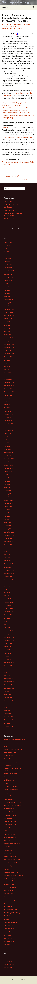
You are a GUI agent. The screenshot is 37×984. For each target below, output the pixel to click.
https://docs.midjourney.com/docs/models (17, 137)
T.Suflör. (6, 903)
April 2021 (7, 446)
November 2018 (9, 535)
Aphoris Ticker (8, 759)
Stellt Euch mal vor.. (10, 897)
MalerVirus (7, 840)
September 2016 (9, 612)
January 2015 (8, 659)
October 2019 (8, 500)
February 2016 (8, 631)
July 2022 (7, 398)
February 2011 (8, 726)
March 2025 (7, 296)
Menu (4, 7)
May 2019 (7, 516)
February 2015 (8, 656)
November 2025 (9, 271)
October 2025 (8, 274)
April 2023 (7, 370)
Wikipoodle (7, 935)
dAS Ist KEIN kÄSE (9, 219)
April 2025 (7, 293)
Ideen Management (10, 818)
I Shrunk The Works (10, 812)
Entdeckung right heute (11, 786)
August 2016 (8, 615)
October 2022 (8, 389)
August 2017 (8, 583)
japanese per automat (11, 824)
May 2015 (7, 650)
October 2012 (8, 698)
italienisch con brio (10, 821)
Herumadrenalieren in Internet (13, 802)
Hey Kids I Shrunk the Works (12, 805)
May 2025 (7, 290)
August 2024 (8, 319)
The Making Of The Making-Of (13, 913)
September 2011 (9, 720)
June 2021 (7, 440)
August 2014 (8, 669)
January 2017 (8, 605)
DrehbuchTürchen (9, 777)
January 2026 (8, 264)
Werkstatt (7, 932)
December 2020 (9, 459)
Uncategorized (8, 925)
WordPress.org (8, 967)
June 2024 (7, 325)
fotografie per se (14, 26)
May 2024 (7, 328)
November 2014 (9, 662)
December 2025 (9, 268)
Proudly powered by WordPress (18, 980)
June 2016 (7, 621)
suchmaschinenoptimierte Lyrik (13, 900)
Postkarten (7, 869)
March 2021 (7, 449)
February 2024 (8, 338)
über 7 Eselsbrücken (10, 922)
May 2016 (7, 624)
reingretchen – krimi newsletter (14, 875)
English (6, 783)
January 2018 (8, 567)
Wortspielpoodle (9, 941)
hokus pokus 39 (9, 210)
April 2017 (7, 596)
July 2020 (7, 475)
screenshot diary (9, 884)
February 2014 (8, 678)
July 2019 (7, 510)
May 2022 (7, 405)
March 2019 (7, 522)
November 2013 (9, 682)
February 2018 (8, 564)
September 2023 (9, 354)
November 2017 (9, 573)
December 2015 (9, 637)
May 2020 (7, 481)
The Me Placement (9, 916)
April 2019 (7, 519)
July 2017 (7, 586)
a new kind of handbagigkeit (12, 743)
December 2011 (9, 717)
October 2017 (8, 577)
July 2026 (7, 245)
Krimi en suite (28, 179)
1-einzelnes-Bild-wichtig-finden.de (14, 740)
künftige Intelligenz (10, 837)
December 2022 (9, 382)
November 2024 (9, 309)
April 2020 (7, 484)
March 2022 (7, 411)
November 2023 (9, 347)
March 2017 (7, 599)
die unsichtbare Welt (10, 774)
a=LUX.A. (6, 746)
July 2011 (7, 723)
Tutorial (20, 28)
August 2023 (8, 357)
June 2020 (7, 478)
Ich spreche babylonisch (11, 815)
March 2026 (7, 258)
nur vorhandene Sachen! (11, 863)
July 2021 (7, 436)
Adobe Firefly (6, 127)
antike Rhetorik (8, 755)
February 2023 (8, 376)
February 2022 (8, 414)
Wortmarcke (8, 938)
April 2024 (7, 331)
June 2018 (7, 551)
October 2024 (8, 312)
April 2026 (7, 255)
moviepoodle (8, 850)
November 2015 (9, 640)
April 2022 (7, 408)
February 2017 (8, 602)
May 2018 (7, 554)
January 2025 (8, 303)
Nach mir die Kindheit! (10, 856)
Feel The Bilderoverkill (11, 789)
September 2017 (9, 580)
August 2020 (8, 471)
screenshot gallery (10, 887)
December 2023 (9, 344)
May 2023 (7, 366)
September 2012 (9, 701)
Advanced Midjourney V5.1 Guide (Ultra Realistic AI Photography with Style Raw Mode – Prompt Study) (18, 115)
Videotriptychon (9, 929)
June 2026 (7, 249)
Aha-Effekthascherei (10, 752)
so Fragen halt (8, 894)
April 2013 (7, 691)
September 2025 (9, 277)
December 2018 (9, 532)
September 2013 (9, 688)
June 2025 (7, 287)
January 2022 (8, 417)
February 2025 (8, 299)
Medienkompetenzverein (10, 28)
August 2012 (8, 704)
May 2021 (7, 443)
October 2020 (8, 465)
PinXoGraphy (8, 866)
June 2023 (7, 363)
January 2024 (8, 341)
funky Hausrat (8, 799)
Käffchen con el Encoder (11, 831)
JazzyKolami (8, 828)
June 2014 (7, 672)
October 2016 (8, 608)
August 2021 (8, 433)
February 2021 (8, 452)
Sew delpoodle (8, 890)
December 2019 (9, 497)
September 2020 (9, 468)
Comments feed (9, 964)
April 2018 (7, 557)
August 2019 (8, 506)
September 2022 (9, 392)
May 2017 (7, 592)
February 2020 (8, 491)
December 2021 (9, 420)
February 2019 (8, 526)
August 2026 (8, 242)
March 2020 (7, 487)
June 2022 (7, 401)
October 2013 (8, 685)
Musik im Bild (8, 853)
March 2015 (7, 653)
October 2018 (8, 538)
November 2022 (9, 385)
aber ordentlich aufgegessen (13, 749)
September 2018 (9, 541)
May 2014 (7, 675)
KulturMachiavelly (9, 834)
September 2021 (9, 430)
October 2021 (8, 427)
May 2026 (7, 252)
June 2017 (7, 589)
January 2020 (8, 494)
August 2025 (8, 280)
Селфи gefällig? (9, 202)
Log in (6, 958)
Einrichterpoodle (9, 780)
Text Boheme (8, 906)
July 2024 (7, 322)
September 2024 (9, 315)
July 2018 (7, 548)
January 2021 (8, 456)
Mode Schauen (8, 847)
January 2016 (8, 634)
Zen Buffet (7, 944)
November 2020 (9, 462)
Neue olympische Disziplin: (12, 860)
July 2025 (7, 284)
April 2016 (7, 627)
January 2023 (8, 379)
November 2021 (9, 424)
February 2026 (8, 261)
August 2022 (8, 395)
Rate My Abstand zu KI (11, 872)
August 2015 (8, 647)
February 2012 (8, 713)
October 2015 (8, 643)
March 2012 (7, 710)
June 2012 (7, 707)
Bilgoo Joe (7, 765)
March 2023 (7, 373)
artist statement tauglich (11, 762)
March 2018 (7, 561)
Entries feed (8, 961)
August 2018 (8, 545)
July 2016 (7, 618)
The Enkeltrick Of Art (10, 909)
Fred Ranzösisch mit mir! (11, 796)
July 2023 (7, 360)
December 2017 (9, 570)
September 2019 (9, 503)
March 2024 (7, 334)
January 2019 (8, 529)
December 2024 (9, 306)
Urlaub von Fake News (12, 176)
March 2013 (7, 694)
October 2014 (8, 666)
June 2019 (7, 513)
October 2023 (8, 350)
